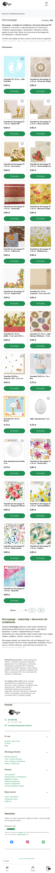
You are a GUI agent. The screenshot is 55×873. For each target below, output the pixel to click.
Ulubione (8, 801)
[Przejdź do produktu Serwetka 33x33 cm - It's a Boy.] (40, 364)
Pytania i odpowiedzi (12, 784)
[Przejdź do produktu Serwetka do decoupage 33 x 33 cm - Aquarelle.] (14, 576)
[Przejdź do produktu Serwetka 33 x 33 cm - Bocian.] (14, 406)
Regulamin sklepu (11, 779)
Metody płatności (11, 757)
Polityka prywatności (12, 781)
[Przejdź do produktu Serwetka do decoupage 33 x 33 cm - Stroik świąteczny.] (40, 151)
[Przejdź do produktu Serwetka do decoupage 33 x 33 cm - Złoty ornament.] (40, 109)
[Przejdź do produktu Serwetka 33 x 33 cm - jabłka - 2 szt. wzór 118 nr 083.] (14, 321)
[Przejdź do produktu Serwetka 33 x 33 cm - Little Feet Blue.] (14, 67)
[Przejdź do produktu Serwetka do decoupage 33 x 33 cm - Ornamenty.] (14, 194)
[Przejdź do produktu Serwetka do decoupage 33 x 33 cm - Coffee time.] (14, 236)
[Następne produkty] (32, 610)
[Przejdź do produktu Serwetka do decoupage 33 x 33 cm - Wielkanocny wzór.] (40, 236)
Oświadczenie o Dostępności (15, 777)
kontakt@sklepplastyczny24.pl (20, 725)
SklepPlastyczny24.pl (13, 14)
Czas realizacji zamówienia (15, 761)
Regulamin (21, 832)
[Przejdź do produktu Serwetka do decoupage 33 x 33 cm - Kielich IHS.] (14, 109)
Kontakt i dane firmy (12, 741)
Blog (6, 746)
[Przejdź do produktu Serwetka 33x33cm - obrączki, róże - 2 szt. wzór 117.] (14, 364)
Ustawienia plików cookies (15, 786)
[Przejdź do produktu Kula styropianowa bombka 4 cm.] (14, 449)
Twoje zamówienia (11, 797)
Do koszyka (14, 91)
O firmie (8, 743)
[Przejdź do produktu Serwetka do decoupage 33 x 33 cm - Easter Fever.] (14, 279)
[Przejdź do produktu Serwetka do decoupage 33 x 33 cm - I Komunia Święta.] (40, 67)
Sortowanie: (7, 47)
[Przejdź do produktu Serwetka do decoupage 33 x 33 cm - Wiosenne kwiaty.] (40, 194)
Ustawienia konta (11, 799)
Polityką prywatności (21, 834)
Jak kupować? (10, 774)
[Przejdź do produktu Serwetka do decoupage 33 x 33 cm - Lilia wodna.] (14, 151)
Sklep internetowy (27, 858)
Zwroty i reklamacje (12, 763)
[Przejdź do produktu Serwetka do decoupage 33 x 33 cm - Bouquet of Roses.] (14, 491)
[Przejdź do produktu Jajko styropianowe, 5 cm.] (40, 406)
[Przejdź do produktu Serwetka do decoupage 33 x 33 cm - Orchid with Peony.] (40, 449)
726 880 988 (12, 720)
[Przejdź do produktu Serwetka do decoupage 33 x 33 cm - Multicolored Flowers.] (14, 533)
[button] (22, 59)
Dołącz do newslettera (11, 829)
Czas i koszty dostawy (13, 759)
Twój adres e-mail (10, 826)
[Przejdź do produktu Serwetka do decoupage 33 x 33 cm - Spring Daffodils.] (40, 491)
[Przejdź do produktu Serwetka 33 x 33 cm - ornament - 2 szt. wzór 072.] (40, 279)
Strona (12, 610)
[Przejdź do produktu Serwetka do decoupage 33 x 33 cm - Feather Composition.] (40, 533)
